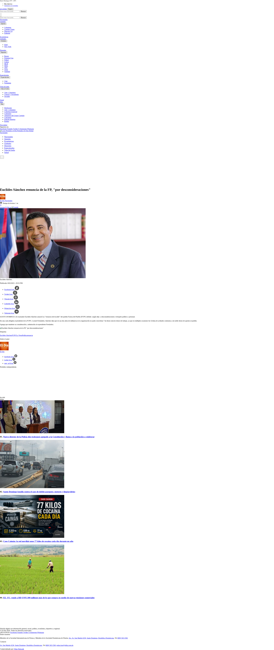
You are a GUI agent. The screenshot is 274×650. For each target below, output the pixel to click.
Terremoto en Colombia (11, 5)
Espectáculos (4, 75)
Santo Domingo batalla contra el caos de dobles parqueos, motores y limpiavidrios (39, 492)
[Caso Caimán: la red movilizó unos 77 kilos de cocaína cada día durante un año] (137, 516)
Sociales (7, 96)
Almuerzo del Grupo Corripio (14, 115)
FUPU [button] (14, 335)
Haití (6, 45)
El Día (2, 201)
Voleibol (7, 71)
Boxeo (6, 56)
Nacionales (3, 20)
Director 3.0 (8, 31)
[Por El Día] (2, 199)
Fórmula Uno (8, 58)
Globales (3, 39)
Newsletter (3, 125)
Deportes (3, 50)
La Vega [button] (19, 335)
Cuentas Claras (9, 29)
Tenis (6, 70)
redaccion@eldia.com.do (65, 645)
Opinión (3, 21)
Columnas (7, 27)
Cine (5, 81)
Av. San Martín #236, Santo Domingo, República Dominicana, (21, 645)
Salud (2, 100)
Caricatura (7, 117)
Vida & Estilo (4, 87)
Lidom (6, 62)
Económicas (4, 37)
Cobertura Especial (10, 112)
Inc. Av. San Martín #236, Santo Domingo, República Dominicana (91, 638)
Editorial (7, 33)
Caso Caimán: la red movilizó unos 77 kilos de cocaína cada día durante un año (38, 541)
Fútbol (6, 60)
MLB (6, 64)
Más (1, 102)
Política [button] (24, 335)
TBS (5, 68)
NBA (6, 66)
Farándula (7, 83)
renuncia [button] (30, 335)
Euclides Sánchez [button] (6, 335)
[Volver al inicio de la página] (2, 157)
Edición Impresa (9, 119)
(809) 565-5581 (122, 638)
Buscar (23, 11)
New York (7, 47)
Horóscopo (8, 108)
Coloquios (7, 114)
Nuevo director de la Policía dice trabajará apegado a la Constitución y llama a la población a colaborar (49, 437)
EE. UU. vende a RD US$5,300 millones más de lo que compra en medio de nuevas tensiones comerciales (49, 598)
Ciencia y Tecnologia (11, 94)
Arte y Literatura (10, 92)
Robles (6, 121)
